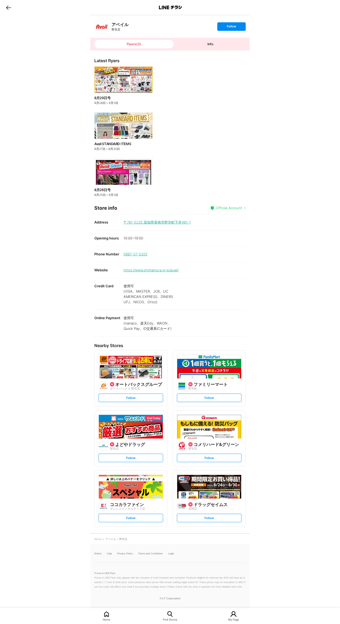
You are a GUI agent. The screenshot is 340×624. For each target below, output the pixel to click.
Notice (97, 553)
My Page (233, 619)
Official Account (229, 208)
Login (171, 553)
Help (109, 553)
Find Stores (170, 619)
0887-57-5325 (135, 254)
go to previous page (8, 7)
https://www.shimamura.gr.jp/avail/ (151, 270)
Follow (231, 27)
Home (106, 619)
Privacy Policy (125, 553)
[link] (101, 26)
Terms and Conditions (150, 553)
